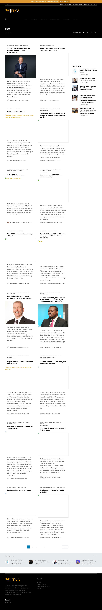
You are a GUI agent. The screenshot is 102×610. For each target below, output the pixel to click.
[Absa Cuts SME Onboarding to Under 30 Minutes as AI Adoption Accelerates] (75, 88)
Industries (66, 19)
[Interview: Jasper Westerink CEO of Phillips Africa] (53, 444)
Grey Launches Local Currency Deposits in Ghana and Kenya (42, 562)
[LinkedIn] (95, 32)
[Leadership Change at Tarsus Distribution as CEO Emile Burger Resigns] (54, 562)
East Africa (52, 169)
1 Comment (43, 479)
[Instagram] (96, 4)
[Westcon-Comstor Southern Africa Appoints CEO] (20, 442)
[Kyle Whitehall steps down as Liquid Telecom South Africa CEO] (20, 312)
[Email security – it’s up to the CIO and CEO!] (53, 506)
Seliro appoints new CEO (16, 112)
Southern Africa (11, 170)
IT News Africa (9, 586)
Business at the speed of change (19, 490)
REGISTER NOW (64, 1)
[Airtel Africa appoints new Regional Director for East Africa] (53, 64)
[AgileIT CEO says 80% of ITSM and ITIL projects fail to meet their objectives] (53, 251)
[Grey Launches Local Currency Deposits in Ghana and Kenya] (31, 562)
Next (64, 547)
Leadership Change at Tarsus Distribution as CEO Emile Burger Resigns (65, 562)
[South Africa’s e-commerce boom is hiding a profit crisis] (75, 80)
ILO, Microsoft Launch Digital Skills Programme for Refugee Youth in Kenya (89, 562)
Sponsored (19, 422)
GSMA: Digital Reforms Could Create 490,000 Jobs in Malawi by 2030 (88, 70)
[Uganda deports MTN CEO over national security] (53, 190)
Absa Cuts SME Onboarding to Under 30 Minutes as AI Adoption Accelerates (88, 88)
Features (43, 422)
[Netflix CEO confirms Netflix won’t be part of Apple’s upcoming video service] (53, 131)
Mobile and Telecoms (46, 108)
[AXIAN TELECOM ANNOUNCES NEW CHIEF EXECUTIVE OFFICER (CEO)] (20, 66)
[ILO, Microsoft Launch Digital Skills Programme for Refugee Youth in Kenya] (78, 562)
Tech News (42, 19)
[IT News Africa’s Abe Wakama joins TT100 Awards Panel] (53, 377)
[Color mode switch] (8, 4)
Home (26, 19)
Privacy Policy (68, 4)
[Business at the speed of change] (20, 504)
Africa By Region (54, 19)
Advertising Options (77, 4)
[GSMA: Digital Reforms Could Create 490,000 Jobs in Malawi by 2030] (75, 71)
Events (61, 4)
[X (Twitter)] (94, 4)
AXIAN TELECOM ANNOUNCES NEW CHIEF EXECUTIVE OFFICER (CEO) (18, 50)
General (11, 231)
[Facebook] (91, 4)
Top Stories (34, 19)
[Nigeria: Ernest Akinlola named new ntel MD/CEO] (20, 377)
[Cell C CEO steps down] (20, 188)
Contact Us (86, 4)
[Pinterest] (91, 32)
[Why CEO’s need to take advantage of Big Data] (20, 249)
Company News (12, 169)
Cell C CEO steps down (15, 175)
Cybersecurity (45, 487)
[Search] (5, 19)
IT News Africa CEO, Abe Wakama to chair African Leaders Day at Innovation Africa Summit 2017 (52, 300)
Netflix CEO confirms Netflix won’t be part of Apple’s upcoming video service (52, 115)
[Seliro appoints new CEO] (20, 125)
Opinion (75, 19)
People (10, 45)
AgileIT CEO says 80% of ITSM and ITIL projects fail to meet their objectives (52, 236)
